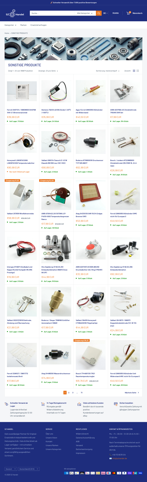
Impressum (80, 453)
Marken (23, 25)
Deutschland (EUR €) (27, 469)
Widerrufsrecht (82, 434)
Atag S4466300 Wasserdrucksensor (55, 373)
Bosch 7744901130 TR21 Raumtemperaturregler (85, 374)
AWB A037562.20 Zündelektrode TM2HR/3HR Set (123, 111)
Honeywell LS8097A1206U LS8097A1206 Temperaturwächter (20, 161)
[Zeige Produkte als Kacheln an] (134, 71)
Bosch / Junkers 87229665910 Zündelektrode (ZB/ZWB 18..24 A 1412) (123, 163)
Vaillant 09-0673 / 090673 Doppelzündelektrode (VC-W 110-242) (123, 323)
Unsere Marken (52, 445)
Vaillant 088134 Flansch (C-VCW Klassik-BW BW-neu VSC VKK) (54, 161)
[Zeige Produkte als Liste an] (138, 71)
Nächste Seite (130, 392)
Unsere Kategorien (53, 449)
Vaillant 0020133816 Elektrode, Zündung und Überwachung (19, 321)
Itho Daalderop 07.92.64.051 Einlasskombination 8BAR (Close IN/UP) (54, 270)
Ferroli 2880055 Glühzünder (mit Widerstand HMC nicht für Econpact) (125, 374)
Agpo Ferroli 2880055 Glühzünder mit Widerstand (89, 111)
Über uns (49, 434)
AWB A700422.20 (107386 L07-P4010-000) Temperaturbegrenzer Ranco (55, 216)
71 (81, 392)
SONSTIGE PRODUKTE (19, 33)
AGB (77, 441)
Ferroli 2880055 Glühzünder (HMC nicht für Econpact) (123, 214)
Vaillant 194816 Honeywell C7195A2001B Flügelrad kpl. (87, 321)
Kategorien (9, 25)
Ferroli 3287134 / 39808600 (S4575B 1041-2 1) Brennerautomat (21, 111)
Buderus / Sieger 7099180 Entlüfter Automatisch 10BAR (55, 321)
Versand (79, 445)
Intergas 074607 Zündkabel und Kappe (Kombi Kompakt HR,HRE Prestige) (19, 270)
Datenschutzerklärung (85, 437)
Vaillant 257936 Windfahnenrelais (20, 213)
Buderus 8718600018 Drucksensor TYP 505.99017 (89, 161)
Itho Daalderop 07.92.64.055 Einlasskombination (121, 268)
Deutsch (9, 469)
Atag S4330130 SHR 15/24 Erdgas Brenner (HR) (89, 214)
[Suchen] (99, 13)
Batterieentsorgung (84, 449)
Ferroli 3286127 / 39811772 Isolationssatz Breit (17, 374)
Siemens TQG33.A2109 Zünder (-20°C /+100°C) (56, 111)
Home (7, 33)
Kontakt (49, 441)
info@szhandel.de (119, 458)
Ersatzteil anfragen (39, 25)
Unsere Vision (51, 437)
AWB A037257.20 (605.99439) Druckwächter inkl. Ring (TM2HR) (89, 268)
